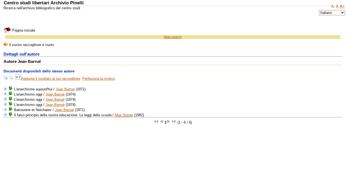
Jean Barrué (65, 89)
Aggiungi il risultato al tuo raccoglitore (50, 78)
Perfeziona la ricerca (98, 78)
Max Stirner (124, 115)
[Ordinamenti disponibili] (18, 78)
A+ (342, 6)
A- (333, 6)
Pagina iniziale (23, 30)
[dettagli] (5, 88)
